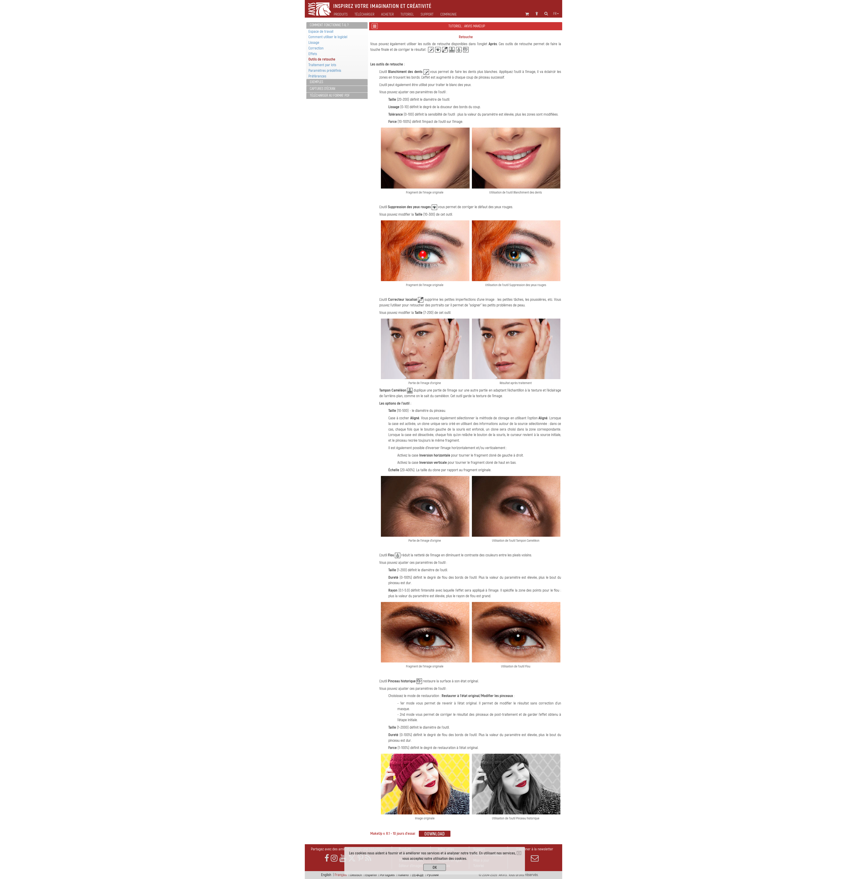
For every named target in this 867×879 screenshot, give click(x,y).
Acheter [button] (387, 14)
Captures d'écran (322, 88)
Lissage (313, 42)
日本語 (418, 874)
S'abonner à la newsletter (534, 849)
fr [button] (555, 14)
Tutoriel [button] (407, 14)
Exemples (316, 82)
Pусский (433, 874)
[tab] (337, 25)
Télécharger (364, 14)
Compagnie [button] (448, 14)
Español (371, 874)
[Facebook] (326, 858)
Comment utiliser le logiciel (327, 37)
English (326, 874)
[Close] (519, 853)
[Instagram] (334, 858)
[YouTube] (342, 858)
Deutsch (356, 874)
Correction (316, 48)
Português (387, 874)
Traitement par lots (322, 65)
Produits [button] (341, 14)
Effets (312, 53)
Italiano (403, 874)
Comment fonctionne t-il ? (329, 25)
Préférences (317, 76)
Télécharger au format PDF (330, 95)
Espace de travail (320, 31)
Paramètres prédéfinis (324, 70)
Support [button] (427, 14)
